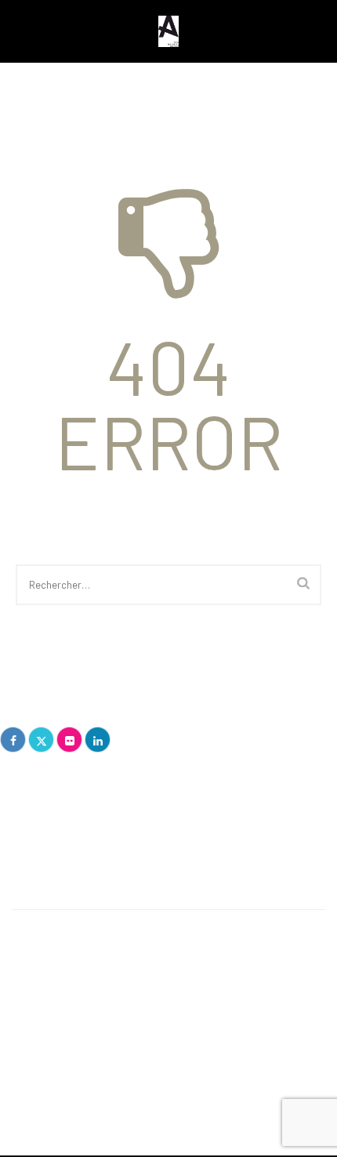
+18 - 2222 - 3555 (109, 1004)
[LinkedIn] (98, 740)
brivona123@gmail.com (70, 839)
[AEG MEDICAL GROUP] (168, 31)
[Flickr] (69, 740)
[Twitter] (41, 740)
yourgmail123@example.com (136, 1026)
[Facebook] (13, 740)
